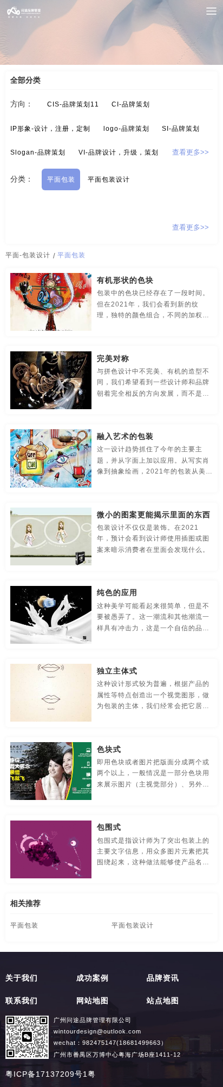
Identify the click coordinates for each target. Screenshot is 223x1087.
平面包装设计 (109, 179)
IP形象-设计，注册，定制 (50, 128)
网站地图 (92, 1001)
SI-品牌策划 (181, 128)
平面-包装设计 (27, 255)
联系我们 (21, 1001)
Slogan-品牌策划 (37, 152)
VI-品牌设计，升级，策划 (118, 152)
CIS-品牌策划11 (73, 104)
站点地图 (163, 1001)
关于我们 (21, 978)
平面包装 (61, 179)
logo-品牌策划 (126, 128)
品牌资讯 (163, 978)
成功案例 (92, 978)
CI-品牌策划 (131, 104)
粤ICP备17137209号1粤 (50, 1074)
